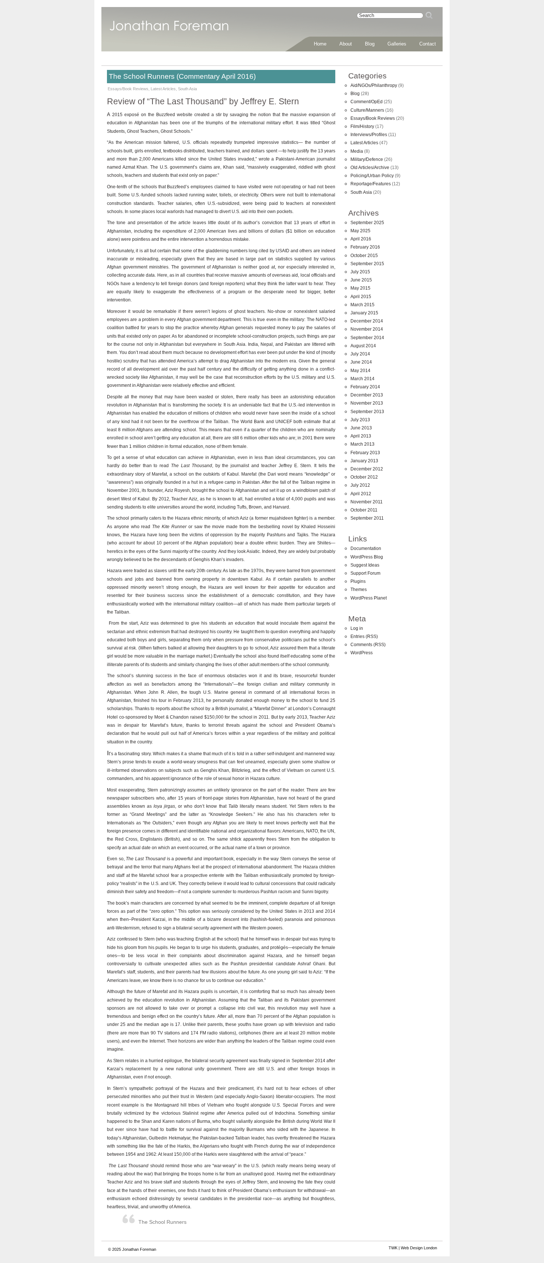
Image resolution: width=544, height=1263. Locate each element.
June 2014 (361, 362)
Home (320, 44)
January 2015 (364, 312)
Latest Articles (163, 89)
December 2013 (366, 395)
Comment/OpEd (366, 101)
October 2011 (363, 510)
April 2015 (360, 296)
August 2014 (363, 345)
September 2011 (367, 518)
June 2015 (361, 280)
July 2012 (360, 485)
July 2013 (360, 419)
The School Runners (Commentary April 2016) (182, 76)
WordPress (361, 652)
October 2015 (364, 255)
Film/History (362, 126)
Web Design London (419, 1248)
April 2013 (360, 436)
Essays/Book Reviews (128, 89)
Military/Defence (366, 159)
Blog (370, 44)
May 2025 (360, 230)
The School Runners (162, 1222)
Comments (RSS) (368, 644)
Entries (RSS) (364, 636)
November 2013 (366, 403)
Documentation (365, 548)
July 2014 (360, 354)
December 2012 (366, 469)
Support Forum (365, 573)
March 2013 (362, 444)
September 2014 (367, 337)
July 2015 (360, 271)
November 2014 (366, 329)
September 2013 (367, 411)
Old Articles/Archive (369, 167)
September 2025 (367, 222)
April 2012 (360, 493)
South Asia (187, 89)
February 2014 (365, 386)
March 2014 (362, 378)
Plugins (358, 581)
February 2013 (365, 452)
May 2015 (360, 288)
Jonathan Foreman (169, 29)
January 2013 (364, 460)
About (345, 44)
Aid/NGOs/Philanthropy (373, 85)
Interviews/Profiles (368, 134)
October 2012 (364, 477)
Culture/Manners (367, 110)
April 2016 (360, 239)
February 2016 (365, 247)
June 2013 (361, 427)
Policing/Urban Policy (372, 175)
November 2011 (366, 501)
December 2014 (366, 321)
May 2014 (360, 370)
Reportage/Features (370, 183)
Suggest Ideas (364, 565)
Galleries (396, 44)
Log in (356, 628)
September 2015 (367, 263)
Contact (427, 44)
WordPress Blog (366, 557)
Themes (358, 589)
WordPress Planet (368, 598)
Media (356, 151)
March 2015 (362, 304)
